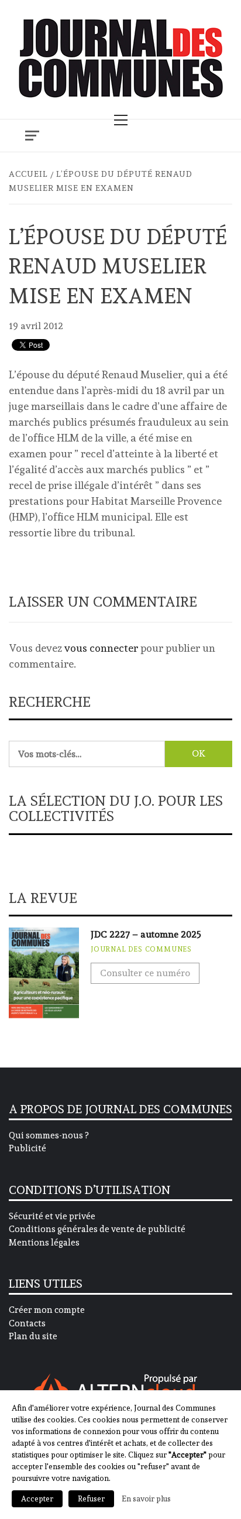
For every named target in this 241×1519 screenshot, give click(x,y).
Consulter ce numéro (145, 973)
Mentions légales (44, 1242)
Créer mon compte (47, 1310)
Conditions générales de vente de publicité (97, 1229)
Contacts (27, 1323)
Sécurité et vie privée (52, 1216)
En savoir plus (146, 1498)
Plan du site (33, 1336)
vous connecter (101, 648)
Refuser (91, 1498)
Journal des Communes (141, 949)
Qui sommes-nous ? (48, 1135)
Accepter (37, 1498)
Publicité (27, 1148)
